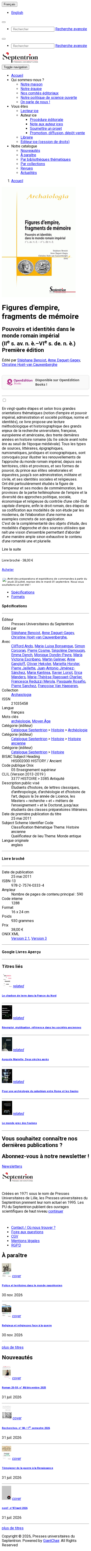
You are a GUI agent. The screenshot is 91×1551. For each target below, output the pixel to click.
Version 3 (39, 938)
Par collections (33, 164)
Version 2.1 (20, 938)
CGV (14, 1236)
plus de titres (13, 1347)
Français (9, 4)
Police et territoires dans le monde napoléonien (32, 1285)
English (17, 12)
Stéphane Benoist (31, 360)
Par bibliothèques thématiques (46, 159)
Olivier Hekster (39, 664)
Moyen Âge (41, 721)
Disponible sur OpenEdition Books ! (57, 382)
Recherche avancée (71, 29)
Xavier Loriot (62, 672)
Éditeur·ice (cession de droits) (45, 142)
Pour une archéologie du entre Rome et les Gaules (40, 1091)
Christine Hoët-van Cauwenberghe (29, 364)
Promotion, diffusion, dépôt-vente (57, 133)
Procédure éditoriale (46, 119)
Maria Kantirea (38, 672)
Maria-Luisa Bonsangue (54, 646)
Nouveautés (30, 150)
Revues (27, 168)
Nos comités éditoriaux (40, 93)
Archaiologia (21, 694)
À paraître (28, 155)
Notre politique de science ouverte (49, 97)
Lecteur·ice (29, 111)
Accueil (17, 75)
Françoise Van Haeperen (58, 686)
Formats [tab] (18, 597)
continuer (55, 1211)
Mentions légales (25, 1241)
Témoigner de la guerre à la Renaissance (27, 1468)
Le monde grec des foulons (19, 1123)
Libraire (27, 137)
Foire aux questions (27, 1232)
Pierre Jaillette (23, 668)
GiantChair (51, 1540)
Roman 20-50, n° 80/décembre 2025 (24, 1387)
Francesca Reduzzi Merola (33, 681)
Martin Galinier (53, 659)
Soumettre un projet (46, 128)
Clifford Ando (22, 646)
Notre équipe (31, 89)
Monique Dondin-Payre (53, 655)
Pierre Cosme (38, 650)
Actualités (29, 172)
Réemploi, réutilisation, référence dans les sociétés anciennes (41, 1027)
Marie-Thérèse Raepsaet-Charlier (54, 677)
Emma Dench (21, 655)
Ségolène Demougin (68, 650)
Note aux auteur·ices (46, 124)
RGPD (16, 1245)
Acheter (8, 570)
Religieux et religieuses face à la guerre (27, 1325)
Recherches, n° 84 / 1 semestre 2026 (26, 1428)
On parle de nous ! (35, 102)
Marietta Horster (66, 664)
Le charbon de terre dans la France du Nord (29, 995)
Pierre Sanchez (23, 686)
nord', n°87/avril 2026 (15, 1508)
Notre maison (31, 84)
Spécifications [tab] (23, 592)
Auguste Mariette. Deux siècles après (25, 1059)
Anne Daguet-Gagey (64, 360)
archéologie (20, 721)
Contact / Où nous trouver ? (33, 1227)
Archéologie (78, 730)
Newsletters (12, 1166)
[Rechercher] (4, 22)
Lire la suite (11, 549)
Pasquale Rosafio (70, 681)
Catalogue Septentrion (29, 730)
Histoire (57, 730)
